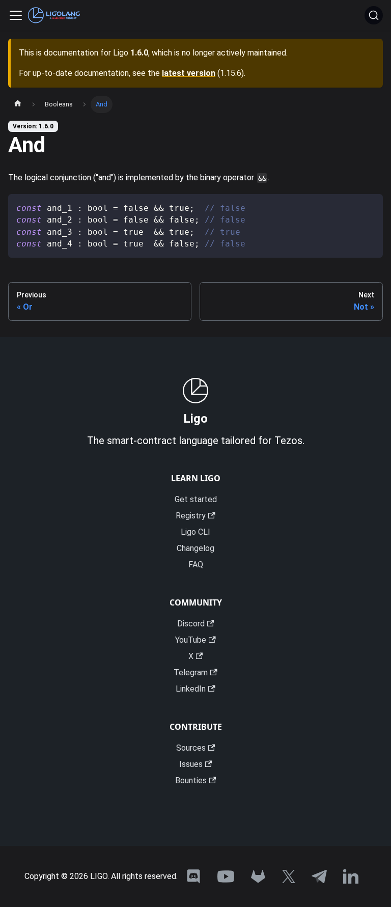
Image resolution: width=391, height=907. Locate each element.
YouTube (190, 640)
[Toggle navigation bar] (15, 15)
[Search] (374, 15)
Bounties (191, 780)
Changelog (195, 548)
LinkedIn (191, 689)
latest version (188, 73)
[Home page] (17, 104)
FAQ (195, 564)
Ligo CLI (195, 532)
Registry (191, 515)
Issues (191, 764)
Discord (191, 623)
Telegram (191, 672)
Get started (196, 499)
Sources (191, 748)
